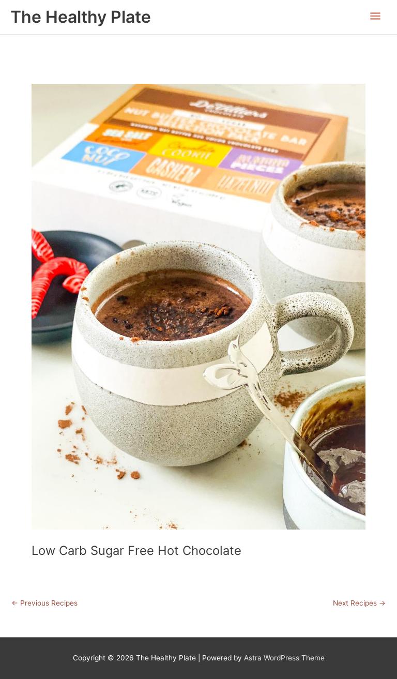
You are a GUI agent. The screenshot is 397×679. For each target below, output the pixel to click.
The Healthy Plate (80, 17)
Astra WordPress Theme (284, 658)
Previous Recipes (44, 603)
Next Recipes (359, 603)
